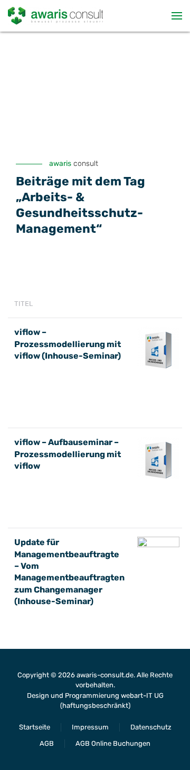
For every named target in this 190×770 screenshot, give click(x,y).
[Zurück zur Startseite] (55, 16)
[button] (177, 16)
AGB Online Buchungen (112, 743)
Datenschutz (151, 727)
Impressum (90, 727)
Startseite (34, 727)
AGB (47, 743)
